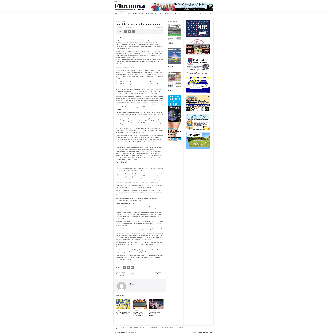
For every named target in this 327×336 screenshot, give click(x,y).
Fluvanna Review (120, 332)
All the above (160, 274)
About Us (178, 13)
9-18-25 (170, 67)
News (121, 13)
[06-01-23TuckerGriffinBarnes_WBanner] (182, 6)
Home (117, 21)
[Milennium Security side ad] (198, 121)
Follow (203, 13)
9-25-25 (170, 43)
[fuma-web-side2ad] (198, 65)
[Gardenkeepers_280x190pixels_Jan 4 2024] (198, 140)
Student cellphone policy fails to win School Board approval (155, 314)
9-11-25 (170, 90)
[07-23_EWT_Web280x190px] (198, 103)
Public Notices (151, 13)
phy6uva (132, 284)
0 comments (160, 27)
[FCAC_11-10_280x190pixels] (198, 47)
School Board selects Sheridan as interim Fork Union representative (138, 314)
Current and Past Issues (135, 13)
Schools (123, 21)
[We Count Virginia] (198, 28)
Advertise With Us (165, 13)
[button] (211, 13)
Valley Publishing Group (205, 332)
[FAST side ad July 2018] (198, 84)
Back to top (206, 328)
